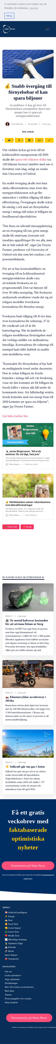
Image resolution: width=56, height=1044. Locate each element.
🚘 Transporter (12, 959)
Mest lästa (9, 991)
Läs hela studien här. (15, 416)
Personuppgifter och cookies (18, 998)
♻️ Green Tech (11, 527)
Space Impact (11, 955)
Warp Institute (11, 1002)
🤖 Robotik (10, 947)
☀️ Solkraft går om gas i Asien (25, 766)
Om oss (8, 971)
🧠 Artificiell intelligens (16, 912)
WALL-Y (9, 616)
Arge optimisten (12, 979)
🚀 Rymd (9, 951)
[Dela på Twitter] (9, 140)
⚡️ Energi (27, 527)
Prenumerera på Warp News (28, 865)
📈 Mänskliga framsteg (16, 939)
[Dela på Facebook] (19, 140)
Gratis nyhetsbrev (13, 975)
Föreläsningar (11, 983)
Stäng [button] (9, 16)
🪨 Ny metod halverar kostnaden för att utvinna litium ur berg (26, 622)
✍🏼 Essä (8, 920)
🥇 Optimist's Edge (14, 943)
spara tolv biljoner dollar (31, 159)
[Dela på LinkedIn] (29, 140)
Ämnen (8, 995)
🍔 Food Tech (11, 924)
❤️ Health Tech (12, 935)
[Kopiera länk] (49, 140)
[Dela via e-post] (39, 140)
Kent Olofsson (17, 124)
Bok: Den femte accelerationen (19, 987)
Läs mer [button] (33, 8)
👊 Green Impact (13, 928)
